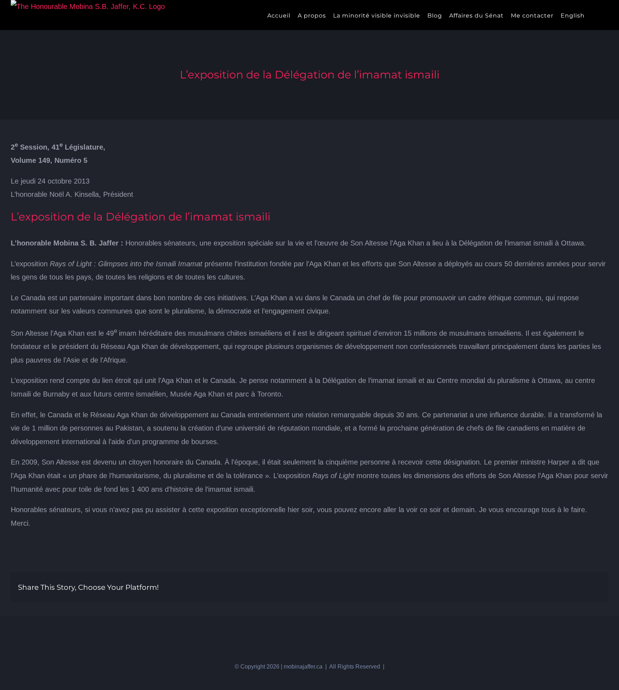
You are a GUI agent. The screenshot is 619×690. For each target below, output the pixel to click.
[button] (606, 15)
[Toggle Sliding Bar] (594, 15)
